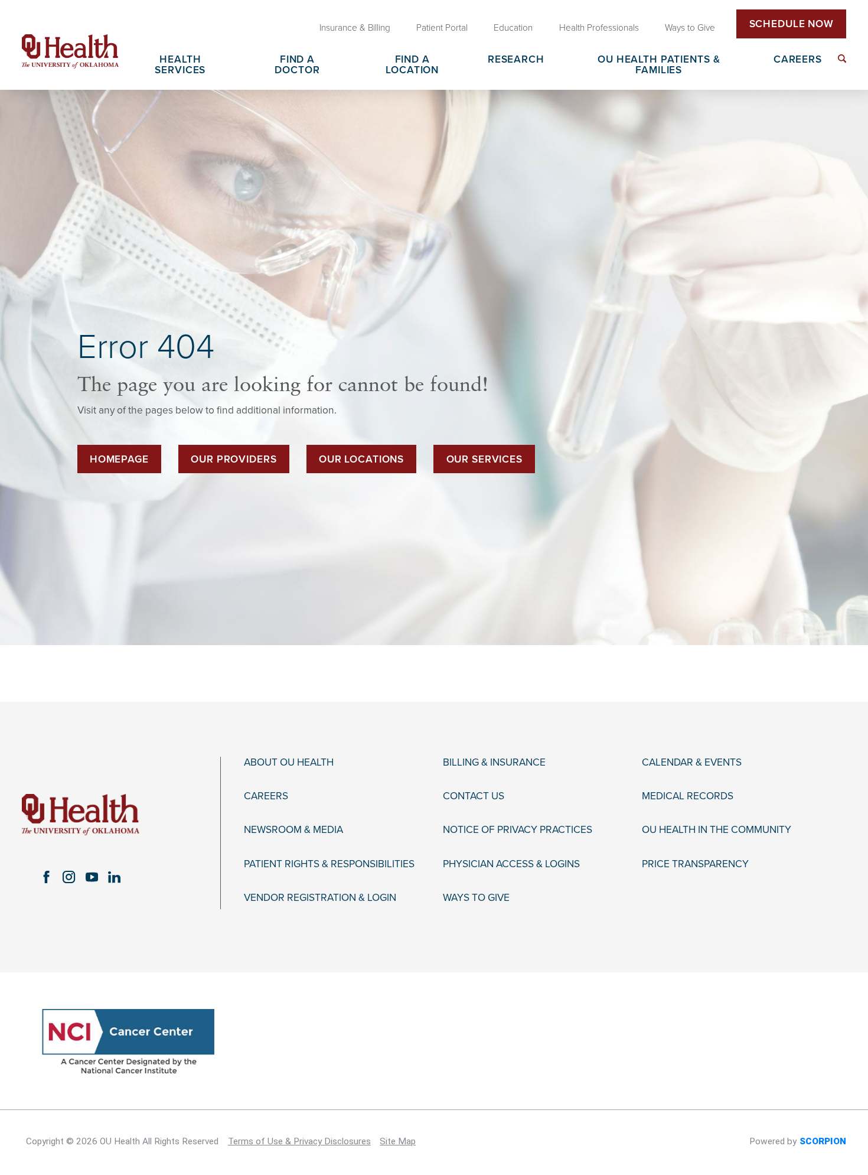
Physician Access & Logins (511, 864)
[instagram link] (69, 877)
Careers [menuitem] (798, 60)
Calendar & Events (692, 763)
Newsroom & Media (293, 830)
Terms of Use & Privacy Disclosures (299, 1141)
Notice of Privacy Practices (517, 830)
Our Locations (361, 459)
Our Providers (233, 459)
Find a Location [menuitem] (412, 65)
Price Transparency (695, 864)
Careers (266, 796)
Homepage (119, 459)
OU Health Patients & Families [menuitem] (659, 65)
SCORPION (823, 1141)
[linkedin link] (114, 877)
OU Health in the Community (716, 830)
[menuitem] (842, 58)
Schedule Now (791, 24)
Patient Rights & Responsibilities (329, 864)
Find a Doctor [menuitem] (297, 65)
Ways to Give (476, 898)
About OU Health (289, 763)
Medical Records (687, 796)
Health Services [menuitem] (180, 65)
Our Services (484, 459)
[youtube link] (91, 877)
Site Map (398, 1141)
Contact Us (473, 796)
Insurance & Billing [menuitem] (354, 27)
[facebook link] (46, 877)
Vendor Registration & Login (320, 898)
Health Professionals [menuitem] (599, 27)
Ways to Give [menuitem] (690, 27)
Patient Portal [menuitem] (442, 27)
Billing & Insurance (494, 763)
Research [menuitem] (516, 60)
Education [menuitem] (513, 27)
